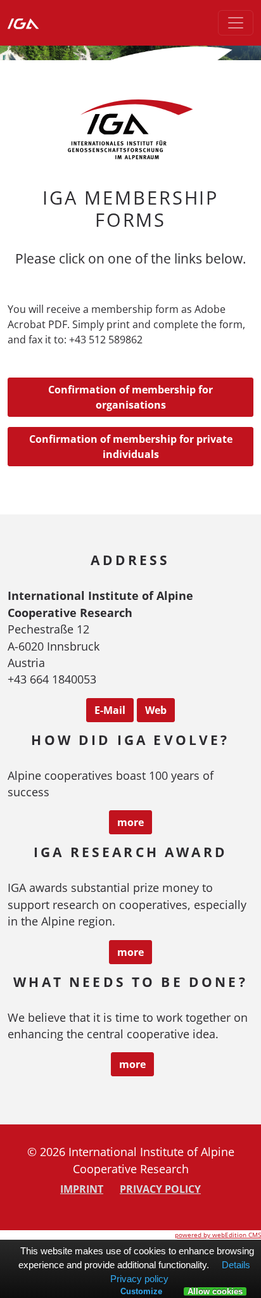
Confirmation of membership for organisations (130, 397)
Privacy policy (160, 1189)
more (130, 822)
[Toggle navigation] (235, 22)
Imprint (81, 1189)
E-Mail (109, 710)
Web (156, 710)
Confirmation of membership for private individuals (130, 446)
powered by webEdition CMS (218, 1234)
